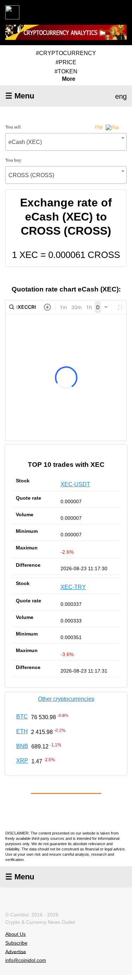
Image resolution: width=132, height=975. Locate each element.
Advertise (15, 951)
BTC (22, 717)
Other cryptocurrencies (66, 699)
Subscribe (16, 943)
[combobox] (66, 142)
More (68, 79)
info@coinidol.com (25, 960)
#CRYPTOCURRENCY (66, 53)
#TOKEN (66, 71)
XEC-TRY (73, 587)
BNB (22, 746)
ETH (22, 731)
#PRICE (66, 62)
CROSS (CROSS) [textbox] (31, 175)
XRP (22, 761)
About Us (15, 934)
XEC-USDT (75, 484)
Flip (99, 127)
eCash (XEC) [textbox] (25, 142)
